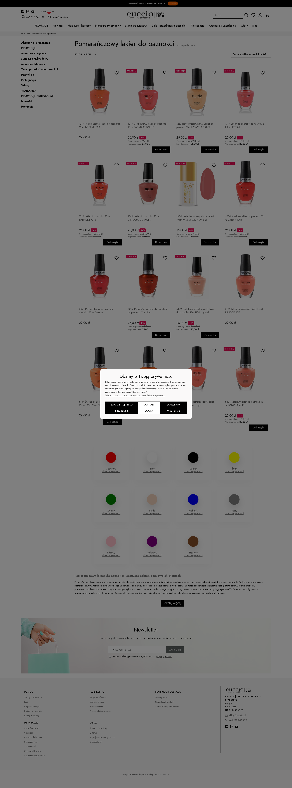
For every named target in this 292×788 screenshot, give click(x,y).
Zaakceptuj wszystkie (173, 407)
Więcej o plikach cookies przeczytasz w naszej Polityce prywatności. (135, 395)
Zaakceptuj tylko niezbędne (122, 407)
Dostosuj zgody (149, 407)
